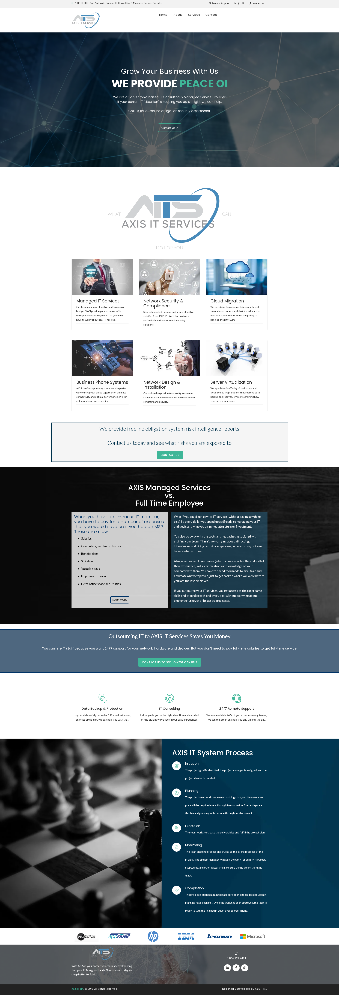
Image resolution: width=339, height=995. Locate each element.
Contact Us (168, 127)
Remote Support (220, 3)
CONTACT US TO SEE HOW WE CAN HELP (169, 662)
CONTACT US (169, 455)
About (178, 15)
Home (163, 15)
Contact (211, 15)
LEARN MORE (119, 600)
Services (194, 15)
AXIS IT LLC (78, 988)
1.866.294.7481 (236, 958)
